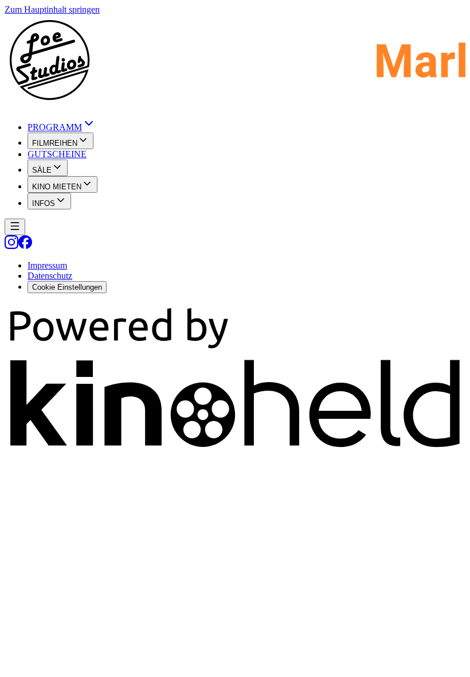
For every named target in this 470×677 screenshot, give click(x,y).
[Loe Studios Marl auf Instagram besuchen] (11, 246)
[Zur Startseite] (235, 61)
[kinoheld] (235, 450)
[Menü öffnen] (15, 227)
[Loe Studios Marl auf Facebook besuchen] (25, 246)
